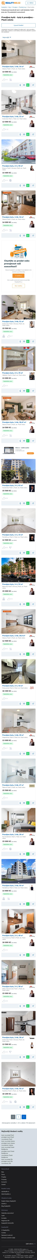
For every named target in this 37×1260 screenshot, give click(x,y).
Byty (2, 1172)
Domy (3, 1174)
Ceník (2, 1215)
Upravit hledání (18, 25)
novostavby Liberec (7, 1145)
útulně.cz (3, 1203)
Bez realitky (18, 286)
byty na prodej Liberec (8, 1141)
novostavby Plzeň (6, 1139)
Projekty (3, 1177)
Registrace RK (5, 1220)
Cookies (3, 1233)
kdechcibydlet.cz (6, 1194)
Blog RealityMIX (5, 1206)
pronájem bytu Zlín (7, 1161)
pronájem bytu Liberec (8, 1143)
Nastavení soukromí (6, 1235)
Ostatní (3, 1184)
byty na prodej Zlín (7, 1159)
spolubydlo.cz (5, 1191)
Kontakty (3, 1218)
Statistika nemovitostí (7, 1213)
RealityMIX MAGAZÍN (7, 1223)
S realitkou (18, 276)
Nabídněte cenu (7, 75)
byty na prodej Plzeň (7, 1135)
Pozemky (4, 1179)
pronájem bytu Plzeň (7, 1137)
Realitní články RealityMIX (8, 1201)
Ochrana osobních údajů (8, 1238)
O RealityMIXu (5, 1230)
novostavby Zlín (6, 1163)
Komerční (4, 1182)
